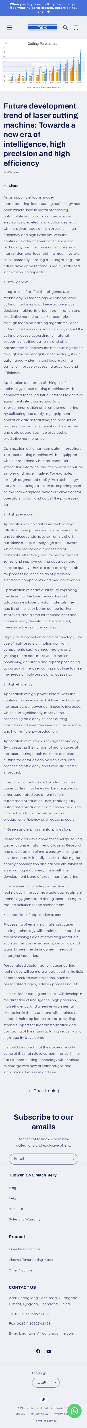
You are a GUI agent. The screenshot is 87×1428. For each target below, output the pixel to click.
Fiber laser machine (24, 1249)
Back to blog (46, 1091)
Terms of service (45, 1421)
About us (16, 1209)
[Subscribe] (73, 1159)
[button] (9, 27)
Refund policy (39, 1414)
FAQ (12, 1198)
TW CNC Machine (41, 1408)
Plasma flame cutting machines (34, 1260)
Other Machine (20, 1270)
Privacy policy (62, 1414)
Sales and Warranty (24, 1219)
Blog (12, 1188)
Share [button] (13, 186)
